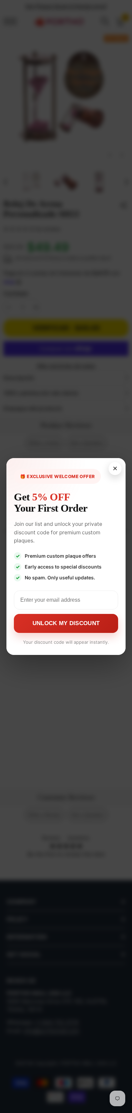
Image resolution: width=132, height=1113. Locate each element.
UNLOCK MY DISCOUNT (66, 623)
